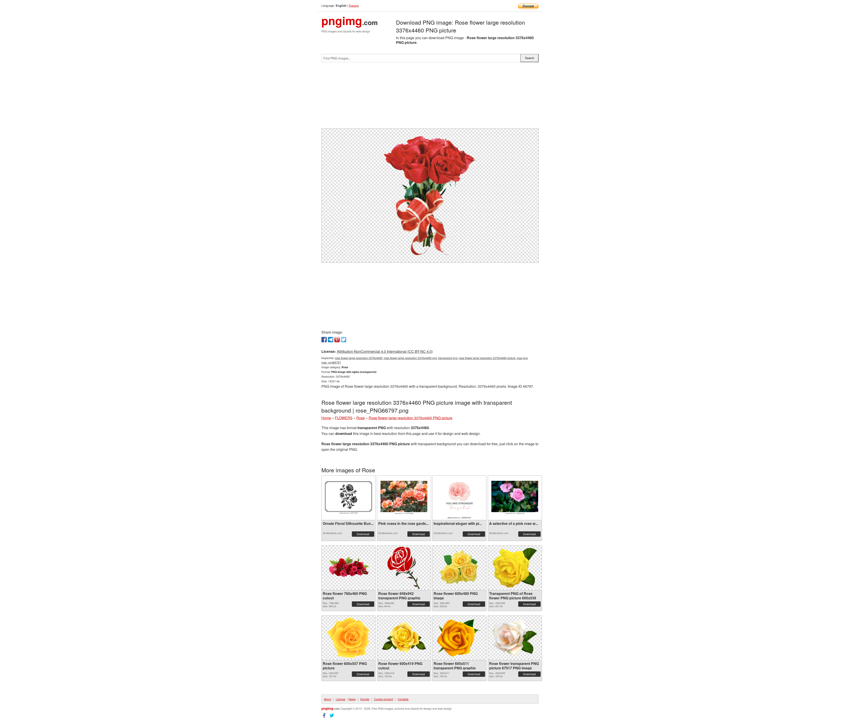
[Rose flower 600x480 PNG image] (459, 568)
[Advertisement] (430, 97)
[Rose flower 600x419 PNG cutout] (404, 637)
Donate (364, 699)
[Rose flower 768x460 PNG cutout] (348, 567)
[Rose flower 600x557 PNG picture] (348, 637)
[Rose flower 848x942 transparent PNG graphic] (404, 568)
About (327, 699)
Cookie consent (383, 699)
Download (363, 534)
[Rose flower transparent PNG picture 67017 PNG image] (514, 638)
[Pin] (337, 339)
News (352, 699)
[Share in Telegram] (330, 339)
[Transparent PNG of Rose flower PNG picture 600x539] (514, 568)
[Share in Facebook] (324, 339)
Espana (354, 5)
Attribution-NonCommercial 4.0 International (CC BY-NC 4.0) (385, 351)
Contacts (403, 699)
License (340, 699)
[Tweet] (343, 339)
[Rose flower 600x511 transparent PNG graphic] (459, 638)
